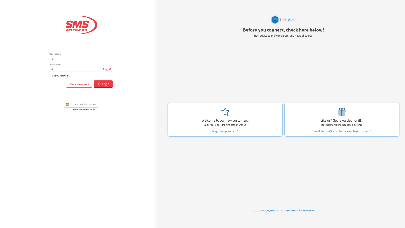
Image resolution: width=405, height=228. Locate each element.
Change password (79, 84)
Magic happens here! (225, 131)
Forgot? (107, 69)
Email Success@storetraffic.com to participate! (342, 131)
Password (55, 65)
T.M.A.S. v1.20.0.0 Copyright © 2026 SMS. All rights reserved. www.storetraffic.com (283, 211)
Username (55, 54)
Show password (61, 76)
